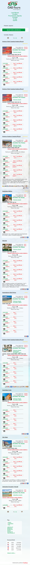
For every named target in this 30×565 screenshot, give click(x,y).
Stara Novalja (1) (11, 532)
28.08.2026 (5, 312)
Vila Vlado (5, 437)
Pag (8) (9, 530)
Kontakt (15, 17)
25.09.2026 (5, 81)
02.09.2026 (5, 265)
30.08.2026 (5, 170)
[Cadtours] (14, 6)
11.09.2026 (5, 505)
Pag (19, 49)
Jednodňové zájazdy (17, 495)
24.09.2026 (5, 68)
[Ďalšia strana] (22, 38)
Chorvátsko (15, 49)
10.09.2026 (5, 63)
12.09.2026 (5, 278)
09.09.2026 (5, 274)
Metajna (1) (9, 528)
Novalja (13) (10, 529)
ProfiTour (25, 562)
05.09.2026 (5, 224)
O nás (15, 19)
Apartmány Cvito (6, 390)
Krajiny (9, 522)
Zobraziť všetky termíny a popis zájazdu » (18, 56)
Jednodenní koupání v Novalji (10, 486)
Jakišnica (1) (10, 527)
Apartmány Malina (7, 191)
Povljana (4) (10, 531)
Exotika (15, 14)
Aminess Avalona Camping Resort (11, 136)
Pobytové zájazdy (17, 52)
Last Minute (15, 12)
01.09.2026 (5, 461)
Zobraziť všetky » (11, 553)
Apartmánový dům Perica (9, 292)
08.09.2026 (5, 470)
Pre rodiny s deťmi (17, 146)
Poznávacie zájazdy (15, 16)
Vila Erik (4, 240)
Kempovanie (16, 351)
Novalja (23, 197)
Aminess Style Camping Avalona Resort (13, 41)
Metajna (23, 247)
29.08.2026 (5, 156)
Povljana (23, 49)
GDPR (15, 20)
